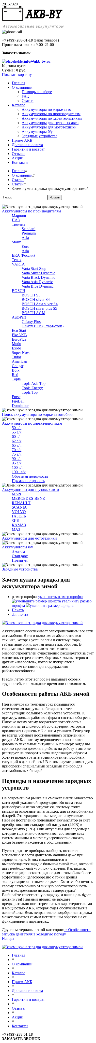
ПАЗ (16, 220)
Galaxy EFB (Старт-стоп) (43, 326)
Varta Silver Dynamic (38, 273)
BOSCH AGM (33, 313)
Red (15, 375)
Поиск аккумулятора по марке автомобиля (37, 414)
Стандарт (20, 556)
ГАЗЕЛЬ (19, 516)
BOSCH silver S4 (36, 299)
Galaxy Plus (31, 322)
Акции (17, 1017)
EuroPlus (19, 339)
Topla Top (30, 392)
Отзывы (18, 1008)
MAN (16, 494)
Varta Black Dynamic (38, 277)
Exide (16, 348)
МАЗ (16, 529)
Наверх (8, 938)
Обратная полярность (30, 476)
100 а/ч (17, 467)
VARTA (18, 264)
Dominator (20, 405)
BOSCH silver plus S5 (39, 308)
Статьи (18, 180)
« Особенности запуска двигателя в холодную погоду (46, 932)
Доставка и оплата (27, 990)
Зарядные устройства (20, 569)
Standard (28, 229)
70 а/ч (16, 450)
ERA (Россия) (23, 255)
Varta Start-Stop (34, 268)
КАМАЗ (19, 525)
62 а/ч (16, 441)
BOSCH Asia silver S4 (40, 304)
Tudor (16, 357)
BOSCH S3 (31, 295)
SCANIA (19, 507)
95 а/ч (16, 463)
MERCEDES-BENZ (28, 498)
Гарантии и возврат (28, 999)
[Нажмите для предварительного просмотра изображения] (42, 623)
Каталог (18, 973)
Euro (25, 246)
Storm (16, 242)
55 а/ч (16, 432)
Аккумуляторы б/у (17, 547)
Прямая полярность (28, 481)
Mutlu (16, 344)
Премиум (20, 560)
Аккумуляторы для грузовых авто (30, 489)
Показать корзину (17, 74)
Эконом (18, 551)
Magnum (19, 215)
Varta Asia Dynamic (37, 282)
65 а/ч (16, 445)
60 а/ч (16, 436)
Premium (29, 233)
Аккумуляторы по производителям (31, 211)
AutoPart (19, 317)
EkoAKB (19, 335)
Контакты (20, 1026)
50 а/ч (16, 428)
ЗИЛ (15, 520)
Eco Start (19, 330)
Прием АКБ (22, 982)
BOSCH (18, 291)
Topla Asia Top (34, 383)
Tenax (16, 260)
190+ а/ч (19, 472)
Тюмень (18, 224)
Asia (25, 238)
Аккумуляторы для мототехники (29, 538)
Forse (16, 397)
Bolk (15, 370)
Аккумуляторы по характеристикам (32, 423)
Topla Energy (32, 388)
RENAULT (21, 503)
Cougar (17, 366)
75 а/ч (16, 454)
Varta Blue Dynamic (37, 286)
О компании (22, 175)
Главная (18, 171)
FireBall (18, 401)
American (19, 361)
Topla (16, 379)
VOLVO (19, 512)
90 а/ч (16, 459)
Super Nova (21, 352)
